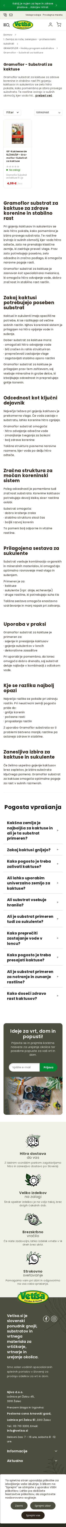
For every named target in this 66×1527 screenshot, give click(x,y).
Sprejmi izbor (43, 1505)
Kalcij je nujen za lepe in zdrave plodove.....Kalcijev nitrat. (33, 5)
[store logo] (22, 25)
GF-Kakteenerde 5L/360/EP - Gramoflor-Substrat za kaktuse (16, 156)
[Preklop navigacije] (7, 25)
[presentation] (7, 5)
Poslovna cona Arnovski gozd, (29, 1413)
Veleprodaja (33, 15)
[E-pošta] (10, 14)
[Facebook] (46, 1319)
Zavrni (19, 1505)
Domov (8, 34)
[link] (50, 25)
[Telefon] (5, 14)
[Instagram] (54, 1319)
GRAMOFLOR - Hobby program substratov (29, 48)
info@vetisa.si (17, 1430)
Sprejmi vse (33, 1515)
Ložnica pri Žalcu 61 (21, 1420)
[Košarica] (58, 24)
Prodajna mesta (52, 15)
